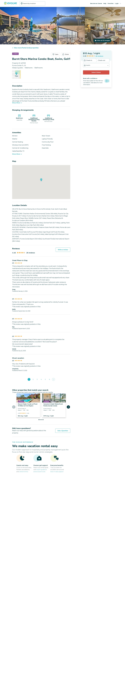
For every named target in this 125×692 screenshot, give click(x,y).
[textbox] (32, 3)
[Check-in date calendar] (84, 61)
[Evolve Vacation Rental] (10, 4)
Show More (16, 103)
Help (104, 3)
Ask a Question (62, 430)
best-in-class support (56, 471)
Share (67, 54)
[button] (96, 65)
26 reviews (99, 56)
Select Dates (96, 72)
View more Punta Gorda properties (26, 48)
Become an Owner (96, 3)
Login (117, 3)
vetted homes (23, 471)
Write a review (63, 249)
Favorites (111, 3)
